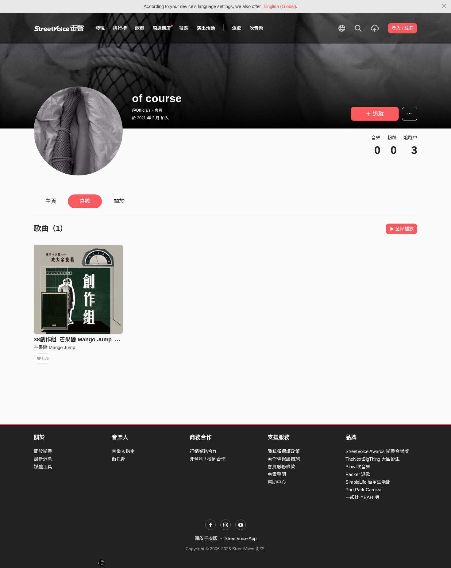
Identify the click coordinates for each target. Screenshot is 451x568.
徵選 (183, 28)
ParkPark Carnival (363, 489)
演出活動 (206, 28)
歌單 (139, 28)
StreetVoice (59, 28)
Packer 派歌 (357, 474)
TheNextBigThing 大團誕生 (372, 459)
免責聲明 (277, 474)
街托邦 (118, 459)
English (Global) (280, 6)
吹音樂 (256, 28)
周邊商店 (161, 28)
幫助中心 (277, 482)
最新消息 (43, 459)
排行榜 (120, 28)
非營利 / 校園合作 (208, 459)
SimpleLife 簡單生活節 (368, 482)
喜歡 (85, 201)
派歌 (236, 28)
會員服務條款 (281, 466)
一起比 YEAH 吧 (362, 497)
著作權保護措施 (284, 459)
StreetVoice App (240, 538)
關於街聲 (43, 451)
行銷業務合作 (203, 451)
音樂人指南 (123, 451)
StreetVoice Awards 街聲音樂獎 (377, 451)
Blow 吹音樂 (357, 466)
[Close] (444, 6)
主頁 (50, 201)
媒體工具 (43, 466)
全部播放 (404, 228)
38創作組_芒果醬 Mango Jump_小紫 (80, 339)
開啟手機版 (206, 538)
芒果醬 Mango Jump (54, 347)
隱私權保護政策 (284, 451)
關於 (119, 201)
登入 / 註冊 (402, 28)
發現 (100, 28)
